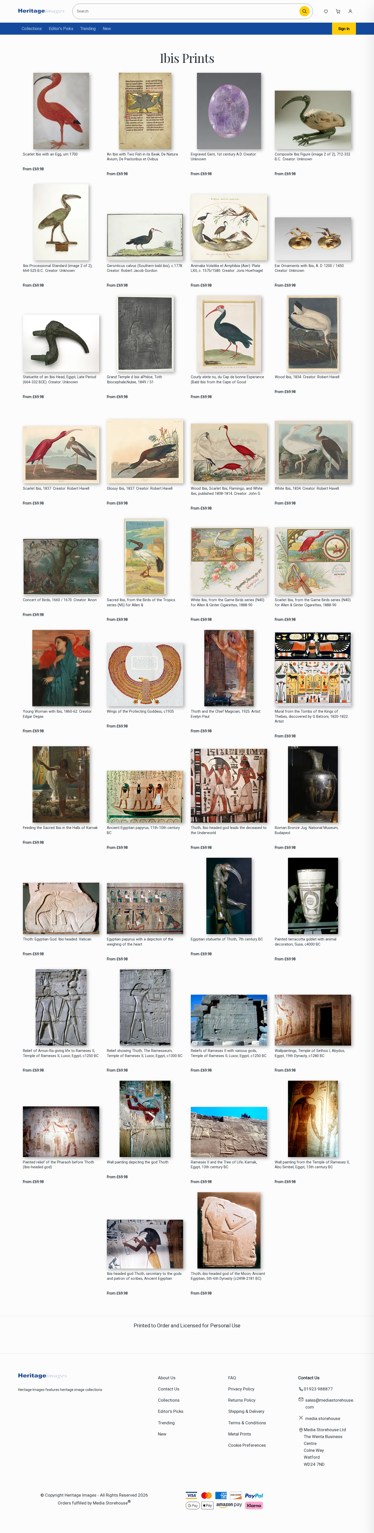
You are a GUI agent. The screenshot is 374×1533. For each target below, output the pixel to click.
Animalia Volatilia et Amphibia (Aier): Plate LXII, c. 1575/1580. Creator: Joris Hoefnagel (227, 268)
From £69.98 (33, 169)
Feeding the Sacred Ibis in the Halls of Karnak (60, 828)
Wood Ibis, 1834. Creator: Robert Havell (307, 377)
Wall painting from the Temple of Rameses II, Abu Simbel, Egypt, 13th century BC (312, 1164)
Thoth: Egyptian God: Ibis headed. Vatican (57, 939)
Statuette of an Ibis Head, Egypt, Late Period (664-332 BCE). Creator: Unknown (59, 379)
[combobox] (186, 11)
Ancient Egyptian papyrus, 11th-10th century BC (143, 830)
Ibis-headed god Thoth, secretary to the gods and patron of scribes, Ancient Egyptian (144, 1276)
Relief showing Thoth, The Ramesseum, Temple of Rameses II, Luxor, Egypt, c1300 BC (144, 1053)
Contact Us (168, 1388)
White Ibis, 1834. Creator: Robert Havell (307, 488)
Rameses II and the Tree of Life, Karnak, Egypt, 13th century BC (224, 1164)
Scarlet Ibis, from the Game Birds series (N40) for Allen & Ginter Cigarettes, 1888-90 (313, 602)
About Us (167, 1377)
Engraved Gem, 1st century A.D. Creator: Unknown (224, 156)
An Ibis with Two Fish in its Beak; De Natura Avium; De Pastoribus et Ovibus (142, 156)
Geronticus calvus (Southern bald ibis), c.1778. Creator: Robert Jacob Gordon (145, 268)
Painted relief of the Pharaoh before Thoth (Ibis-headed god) (58, 1164)
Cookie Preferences (247, 1445)
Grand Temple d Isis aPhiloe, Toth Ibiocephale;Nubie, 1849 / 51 (134, 379)
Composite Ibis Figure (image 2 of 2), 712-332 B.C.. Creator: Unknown (312, 156)
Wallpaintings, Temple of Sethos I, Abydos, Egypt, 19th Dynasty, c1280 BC (310, 1053)
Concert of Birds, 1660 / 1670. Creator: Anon (60, 600)
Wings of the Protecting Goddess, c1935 (140, 711)
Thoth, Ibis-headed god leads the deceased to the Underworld (229, 830)
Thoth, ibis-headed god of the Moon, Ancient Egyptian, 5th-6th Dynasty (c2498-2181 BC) (228, 1276)
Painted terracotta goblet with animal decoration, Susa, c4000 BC (305, 941)
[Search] (304, 11)
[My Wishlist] (326, 11)
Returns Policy (241, 1400)
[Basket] (338, 11)
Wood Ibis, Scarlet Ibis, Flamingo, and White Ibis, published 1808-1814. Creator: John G (227, 491)
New (107, 28)
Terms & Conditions (247, 1422)
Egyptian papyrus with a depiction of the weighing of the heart (140, 941)
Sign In (344, 28)
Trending (88, 28)
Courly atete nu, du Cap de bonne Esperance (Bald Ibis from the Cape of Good (227, 379)
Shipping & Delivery (246, 1411)
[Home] (41, 11)
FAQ (232, 1377)
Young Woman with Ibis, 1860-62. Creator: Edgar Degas (57, 714)
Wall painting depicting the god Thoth (137, 1162)
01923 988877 (318, 1388)
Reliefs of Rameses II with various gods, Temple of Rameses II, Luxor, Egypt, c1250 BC (228, 1053)
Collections (32, 28)
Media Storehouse (110, 1503)
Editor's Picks (61, 28)
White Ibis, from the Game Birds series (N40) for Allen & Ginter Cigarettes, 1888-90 (227, 602)
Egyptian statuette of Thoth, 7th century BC (227, 939)
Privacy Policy (241, 1388)
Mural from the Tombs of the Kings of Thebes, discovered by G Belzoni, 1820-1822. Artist (312, 716)
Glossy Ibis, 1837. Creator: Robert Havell (139, 488)
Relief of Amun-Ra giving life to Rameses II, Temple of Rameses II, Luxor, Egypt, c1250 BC (60, 1053)
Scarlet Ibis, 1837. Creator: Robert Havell (56, 488)
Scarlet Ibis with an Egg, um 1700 (50, 154)
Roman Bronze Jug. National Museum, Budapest (306, 830)
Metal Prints (239, 1434)
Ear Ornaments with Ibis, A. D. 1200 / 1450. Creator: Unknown (309, 268)
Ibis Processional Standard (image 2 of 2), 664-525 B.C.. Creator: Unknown (57, 268)
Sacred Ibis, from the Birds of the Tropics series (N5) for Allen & (141, 602)
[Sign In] (350, 11)
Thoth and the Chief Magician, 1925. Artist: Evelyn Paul (226, 714)
